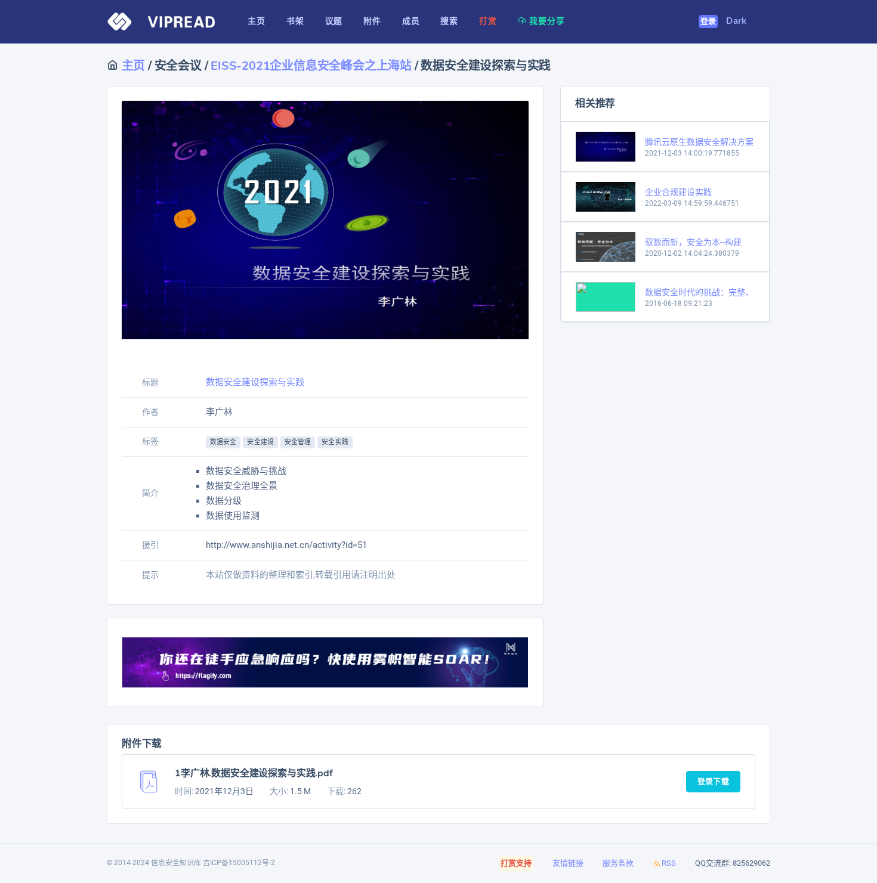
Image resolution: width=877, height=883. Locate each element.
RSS (669, 863)
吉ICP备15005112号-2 (239, 863)
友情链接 (567, 863)
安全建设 (260, 442)
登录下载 (713, 781)
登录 (708, 21)
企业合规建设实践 (678, 192)
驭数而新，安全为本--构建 (693, 242)
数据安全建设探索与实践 (255, 382)
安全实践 (335, 442)
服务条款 (618, 863)
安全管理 (298, 442)
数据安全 (223, 442)
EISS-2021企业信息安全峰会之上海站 (311, 66)
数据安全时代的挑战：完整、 (699, 292)
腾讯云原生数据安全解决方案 (699, 142)
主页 (132, 66)
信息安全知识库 (176, 863)
